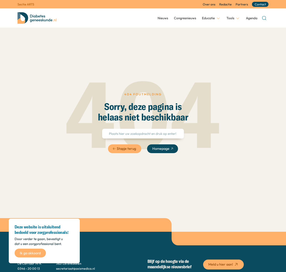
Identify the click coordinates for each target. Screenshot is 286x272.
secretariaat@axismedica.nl (75, 268)
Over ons (209, 4)
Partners (242, 4)
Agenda (251, 18)
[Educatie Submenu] (218, 18)
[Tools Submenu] (237, 18)
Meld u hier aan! (220, 264)
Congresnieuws (185, 18)
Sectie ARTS (26, 4)
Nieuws (163, 18)
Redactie (225, 4)
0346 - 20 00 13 (29, 268)
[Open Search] (264, 18)
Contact (260, 4)
